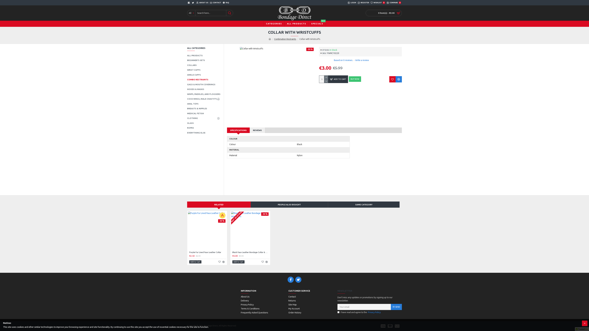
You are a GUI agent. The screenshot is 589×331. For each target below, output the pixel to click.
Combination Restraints (285, 39)
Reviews (257, 130)
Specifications (238, 130)
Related (218, 205)
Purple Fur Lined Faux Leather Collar (205, 252)
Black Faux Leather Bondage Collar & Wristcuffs (250, 252)
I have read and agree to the (361, 312)
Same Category (363, 205)
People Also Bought (289, 205)
